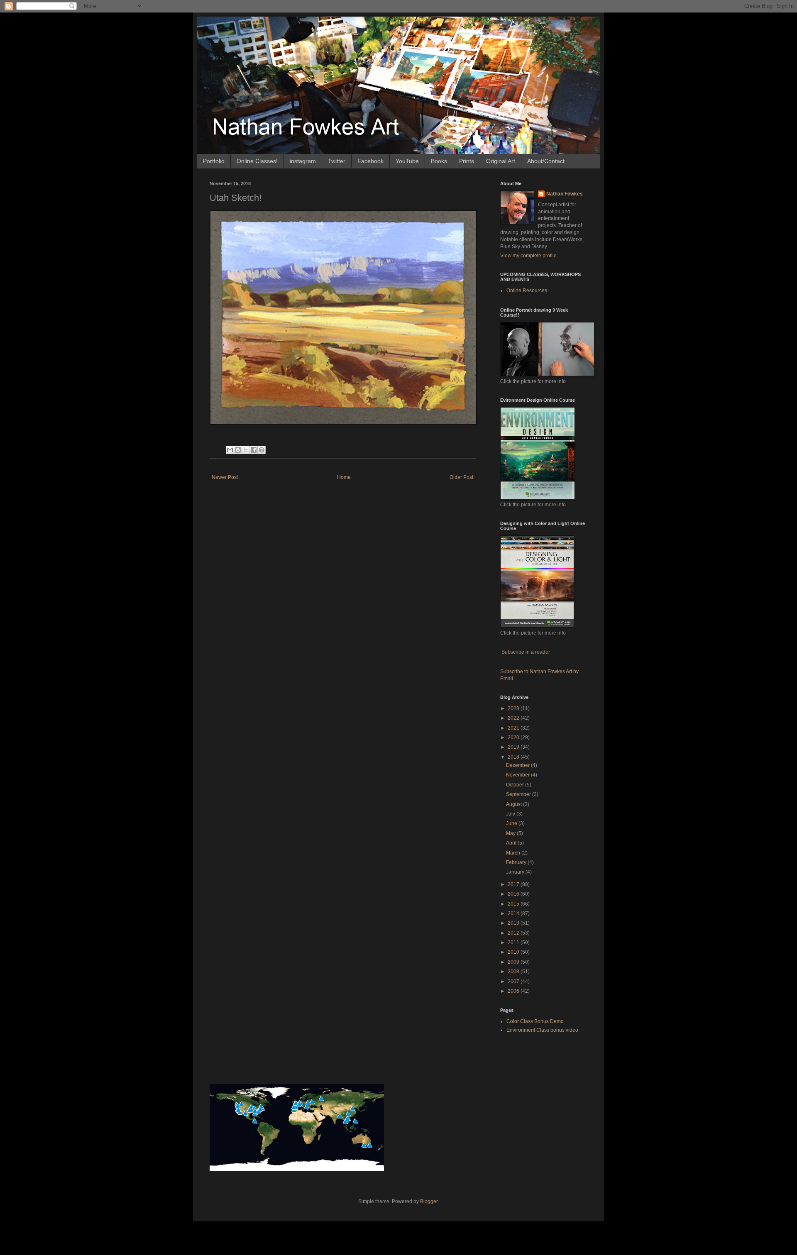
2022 (514, 718)
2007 (514, 981)
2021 (514, 728)
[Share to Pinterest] (261, 450)
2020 (514, 737)
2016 (514, 894)
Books (439, 161)
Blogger (429, 1201)
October (515, 785)
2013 (514, 923)
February (517, 862)
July (511, 814)
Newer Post (225, 477)
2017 (514, 884)
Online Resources (526, 290)
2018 (514, 757)
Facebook (370, 161)
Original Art (500, 161)
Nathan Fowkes (564, 194)
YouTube (407, 161)
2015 (514, 904)
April (512, 843)
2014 (514, 913)
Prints (466, 161)
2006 (514, 991)
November (518, 775)
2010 (514, 952)
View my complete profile (528, 256)
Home (344, 477)
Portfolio (214, 161)
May (511, 833)
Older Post (461, 477)
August (514, 804)
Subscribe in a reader (525, 652)
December (518, 765)
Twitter (336, 161)
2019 (514, 747)
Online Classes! (257, 161)
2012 (514, 933)
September (519, 794)
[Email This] (230, 450)
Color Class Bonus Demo (535, 1021)
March (513, 853)
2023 (514, 708)
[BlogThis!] (238, 450)
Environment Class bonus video (542, 1030)
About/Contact (546, 161)
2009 (514, 962)
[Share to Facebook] (253, 450)
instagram (303, 161)
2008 (514, 971)
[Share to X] (246, 450)
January (516, 872)
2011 (514, 942)
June (512, 823)
